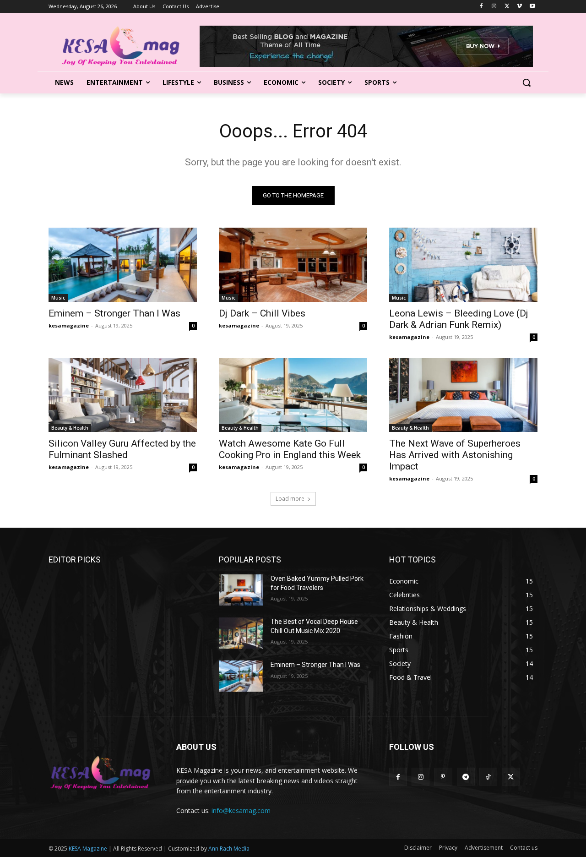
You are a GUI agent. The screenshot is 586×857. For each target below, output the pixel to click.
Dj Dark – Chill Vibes (262, 313)
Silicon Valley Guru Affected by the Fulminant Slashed (122, 449)
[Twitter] (507, 6)
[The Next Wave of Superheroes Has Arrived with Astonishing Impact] (463, 395)
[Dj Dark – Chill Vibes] (293, 265)
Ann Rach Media (229, 848)
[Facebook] (481, 6)
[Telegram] (466, 777)
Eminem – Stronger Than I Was (114, 313)
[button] (526, 82)
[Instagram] (494, 6)
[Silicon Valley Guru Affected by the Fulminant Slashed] (123, 395)
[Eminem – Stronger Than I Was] (123, 265)
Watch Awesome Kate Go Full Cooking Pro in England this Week (290, 449)
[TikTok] (488, 777)
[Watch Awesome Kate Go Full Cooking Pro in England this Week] (293, 395)
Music (58, 298)
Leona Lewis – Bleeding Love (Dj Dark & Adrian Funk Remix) (458, 319)
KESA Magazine (88, 848)
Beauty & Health (69, 428)
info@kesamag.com (241, 810)
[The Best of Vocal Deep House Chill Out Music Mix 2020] (241, 633)
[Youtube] (532, 6)
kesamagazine (69, 325)
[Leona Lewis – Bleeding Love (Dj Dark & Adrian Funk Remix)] (463, 265)
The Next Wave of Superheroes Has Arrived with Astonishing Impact (455, 455)
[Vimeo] (519, 6)
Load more (290, 498)
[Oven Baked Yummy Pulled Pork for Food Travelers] (241, 590)
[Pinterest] (443, 777)
